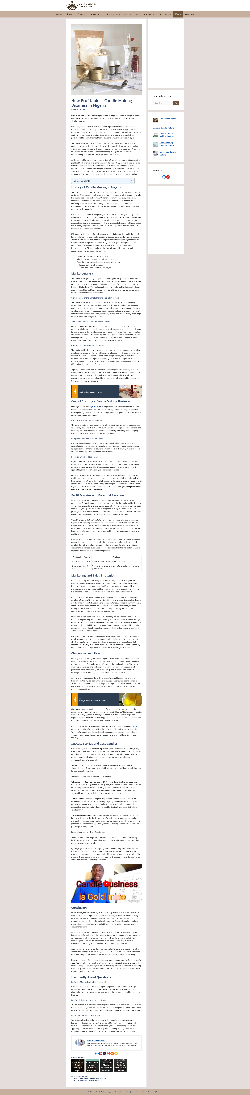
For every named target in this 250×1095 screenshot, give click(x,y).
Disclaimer (151, 1092)
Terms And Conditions (138, 1092)
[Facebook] (97, 1053)
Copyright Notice (113, 1092)
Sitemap (159, 1092)
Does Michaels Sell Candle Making (86, 1081)
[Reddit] (112, 1053)
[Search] (176, 103)
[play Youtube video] (106, 883)
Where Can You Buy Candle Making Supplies (90, 1078)
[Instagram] (108, 1053)
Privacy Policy (125, 1092)
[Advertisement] (148, 5)
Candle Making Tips (81, 1076)
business (96, 406)
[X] (104, 1053)
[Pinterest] (100, 1053)
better (135, 726)
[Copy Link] (116, 1053)
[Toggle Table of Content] (130, 181)
